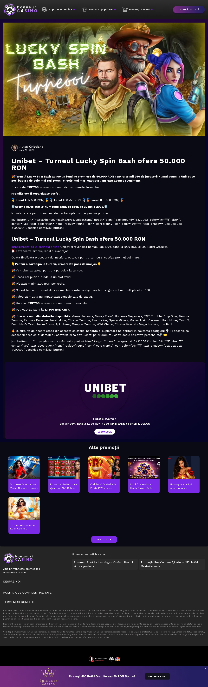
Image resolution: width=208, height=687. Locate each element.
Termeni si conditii (18, 602)
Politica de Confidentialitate (27, 592)
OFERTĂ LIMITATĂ (189, 9)
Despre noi (12, 581)
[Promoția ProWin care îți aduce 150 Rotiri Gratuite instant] (63, 475)
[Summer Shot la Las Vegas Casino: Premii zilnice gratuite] (23, 475)
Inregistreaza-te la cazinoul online (35, 246)
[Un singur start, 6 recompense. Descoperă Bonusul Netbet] (183, 475)
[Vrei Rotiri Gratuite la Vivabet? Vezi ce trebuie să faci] (103, 475)
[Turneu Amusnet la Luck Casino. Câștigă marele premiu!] (23, 515)
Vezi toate (104, 539)
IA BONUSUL (105, 431)
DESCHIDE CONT (157, 676)
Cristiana (36, 146)
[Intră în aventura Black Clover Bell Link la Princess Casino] (143, 475)
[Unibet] (104, 389)
